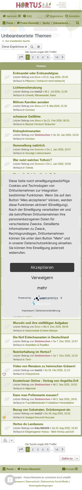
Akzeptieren (42, 267)
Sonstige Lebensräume (38, 153)
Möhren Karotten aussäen (31, 102)
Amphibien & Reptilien (37, 345)
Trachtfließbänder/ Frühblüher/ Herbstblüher (49, 402)
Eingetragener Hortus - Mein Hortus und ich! (49, 431)
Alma (38, 106)
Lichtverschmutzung (27, 87)
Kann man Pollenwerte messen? (36, 395)
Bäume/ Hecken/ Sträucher (40, 124)
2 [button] (32, 57)
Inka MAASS (42, 428)
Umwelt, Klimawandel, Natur (40, 95)
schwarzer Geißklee (27, 116)
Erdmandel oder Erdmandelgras (35, 73)
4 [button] (43, 57)
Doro (38, 77)
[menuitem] (9, 16)
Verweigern (42, 277)
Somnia (39, 149)
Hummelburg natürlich (29, 145)
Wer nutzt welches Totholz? (32, 160)
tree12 (38, 91)
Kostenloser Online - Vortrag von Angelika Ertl (45, 380)
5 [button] (48, 57)
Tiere (28, 359)
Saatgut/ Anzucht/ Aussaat (39, 417)
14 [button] (56, 57)
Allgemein (30, 388)
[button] (21, 57)
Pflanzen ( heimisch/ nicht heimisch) (45, 81)
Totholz (29, 167)
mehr (42, 287)
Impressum (28, 310)
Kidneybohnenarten (27, 131)
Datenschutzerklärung (48, 310)
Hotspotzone (32, 373)
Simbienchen (42, 134)
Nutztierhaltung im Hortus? (32, 352)
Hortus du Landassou (28, 424)
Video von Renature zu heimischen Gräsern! (44, 366)
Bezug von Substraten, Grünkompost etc (41, 409)
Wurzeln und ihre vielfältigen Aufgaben (40, 323)
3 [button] (37, 57)
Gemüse (30, 109)
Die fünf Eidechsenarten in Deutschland (41, 337)
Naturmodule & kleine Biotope (41, 330)
